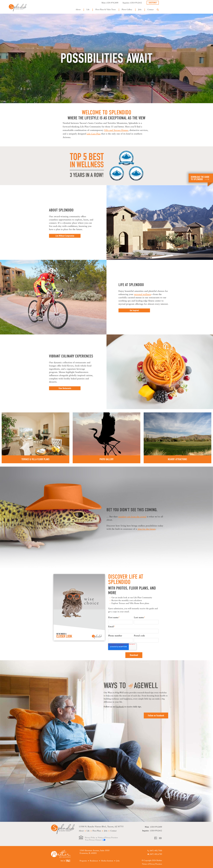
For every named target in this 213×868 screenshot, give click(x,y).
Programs (83, 861)
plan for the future (147, 529)
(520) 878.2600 (112, 3)
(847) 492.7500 (156, 851)
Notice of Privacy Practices (108, 838)
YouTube (160, 838)
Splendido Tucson (18, 7)
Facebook (119, 707)
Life (88, 10)
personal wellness (142, 294)
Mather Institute (107, 861)
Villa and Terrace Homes (116, 130)
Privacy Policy (90, 838)
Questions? (153, 3)
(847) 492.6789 (156, 854)
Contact (150, 10)
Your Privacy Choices (93, 840)
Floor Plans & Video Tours (105, 10)
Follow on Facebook (156, 715)
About (78, 10)
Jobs (139, 10)
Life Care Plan (94, 134)
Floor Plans (97, 831)
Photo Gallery (127, 10)
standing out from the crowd (132, 517)
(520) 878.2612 (136, 3)
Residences (94, 861)
